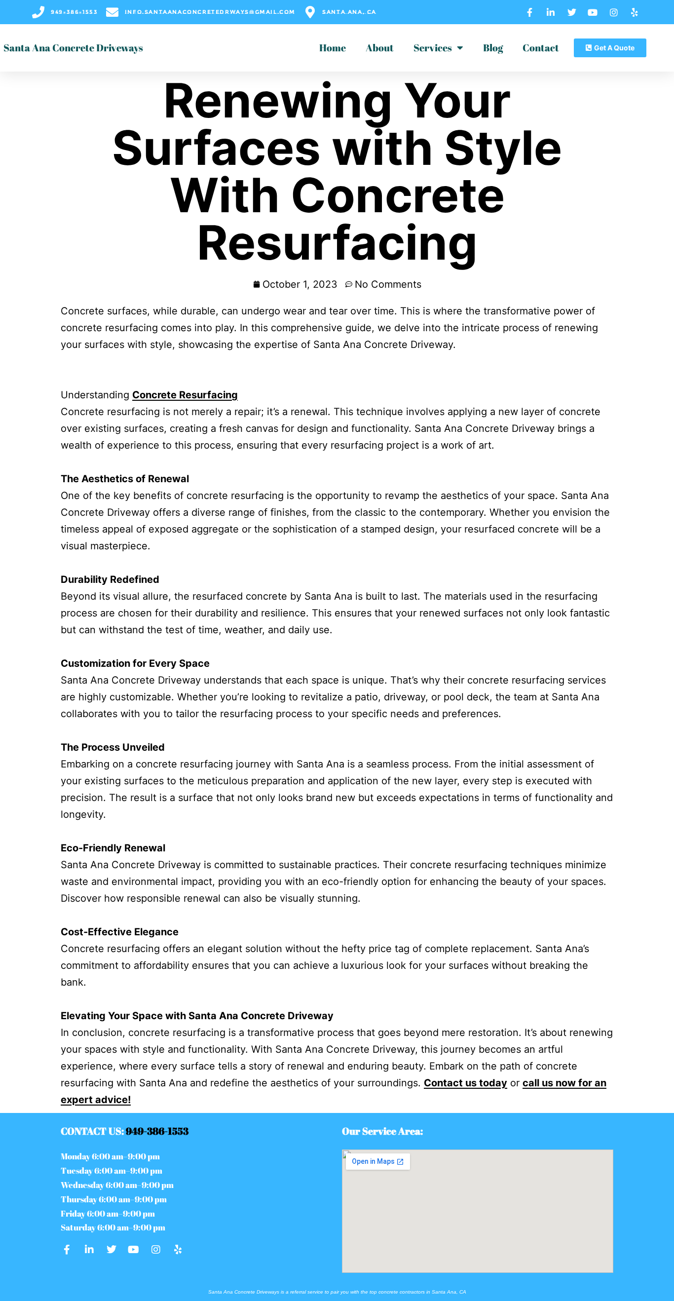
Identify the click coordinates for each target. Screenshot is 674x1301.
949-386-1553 (157, 1131)
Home (332, 47)
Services (432, 47)
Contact (541, 47)
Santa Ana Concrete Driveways (73, 47)
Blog (493, 47)
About (380, 47)
